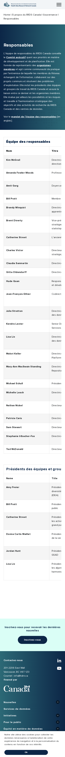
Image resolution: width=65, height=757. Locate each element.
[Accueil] (20, 4)
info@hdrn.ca (21, 676)
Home (7, 15)
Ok (26, 752)
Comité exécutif (16, 57)
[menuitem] (32, 702)
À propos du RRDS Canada (26, 15)
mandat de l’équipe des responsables (33, 117)
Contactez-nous (13, 660)
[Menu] (59, 4)
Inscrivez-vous (32, 640)
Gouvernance (50, 15)
